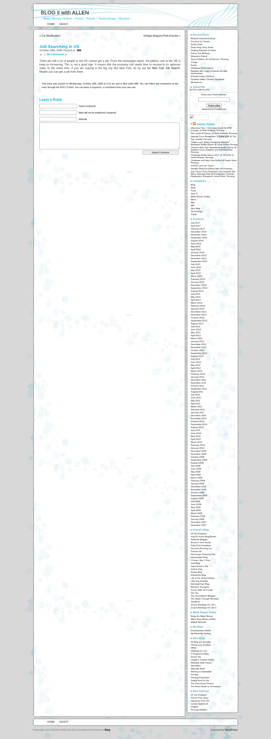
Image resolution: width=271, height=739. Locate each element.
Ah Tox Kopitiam (199, 533)
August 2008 (197, 498)
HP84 (193, 648)
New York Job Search (166, 68)
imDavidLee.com (199, 651)
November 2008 (198, 489)
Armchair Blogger (199, 539)
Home (51, 24)
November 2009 (198, 454)
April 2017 (196, 226)
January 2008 (197, 519)
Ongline (194, 707)
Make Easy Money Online (203, 619)
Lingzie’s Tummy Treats (202, 660)
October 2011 (197, 386)
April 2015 (196, 273)
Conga (194, 62)
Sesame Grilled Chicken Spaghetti (207, 79)
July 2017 (195, 223)
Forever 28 (196, 551)
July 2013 (195, 326)
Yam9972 (195, 602)
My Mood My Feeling (201, 633)
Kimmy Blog (196, 572)
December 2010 (198, 415)
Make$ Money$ (198, 622)
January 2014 (197, 309)
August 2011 (197, 392)
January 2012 (197, 377)
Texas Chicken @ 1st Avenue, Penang (209, 59)
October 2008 (197, 492)
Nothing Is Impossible (201, 671)
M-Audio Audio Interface (202, 76)
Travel (194, 214)
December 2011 (198, 380)
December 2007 (198, 522)
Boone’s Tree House (201, 542)
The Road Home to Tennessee (206, 686)
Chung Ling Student (201, 645)
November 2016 (198, 234)
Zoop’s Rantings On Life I (203, 605)
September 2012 (199, 353)
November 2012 (198, 347)
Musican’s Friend (199, 56)
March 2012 (196, 371)
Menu (193, 199)
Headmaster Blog (199, 557)
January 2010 (197, 448)
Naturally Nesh (198, 668)
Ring (107, 729)
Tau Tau (195, 593)
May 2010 (195, 436)
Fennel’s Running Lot (201, 548)
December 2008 (198, 486)
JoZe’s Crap (196, 569)
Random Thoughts (200, 587)
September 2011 (199, 389)
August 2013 (197, 323)
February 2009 (198, 480)
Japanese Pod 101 (200, 701)
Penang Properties (200, 677)
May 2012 (195, 365)
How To (194, 193)
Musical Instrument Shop (203, 38)
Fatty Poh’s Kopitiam (201, 545)
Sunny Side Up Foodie (202, 590)
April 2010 (196, 439)
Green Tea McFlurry (200, 53)
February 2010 (198, 445)
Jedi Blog (195, 563)
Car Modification (50, 35)
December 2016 (198, 232)
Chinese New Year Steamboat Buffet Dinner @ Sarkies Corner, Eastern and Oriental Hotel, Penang (213, 149)
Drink (193, 187)
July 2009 (195, 466)
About (63, 24)
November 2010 (198, 418)
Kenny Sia (196, 657)
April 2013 (196, 335)
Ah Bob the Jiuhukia (201, 642)
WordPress (231, 729)
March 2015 (196, 276)
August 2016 (197, 240)
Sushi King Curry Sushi (202, 47)
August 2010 (197, 427)
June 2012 (196, 362)
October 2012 (197, 350)
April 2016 (196, 249)
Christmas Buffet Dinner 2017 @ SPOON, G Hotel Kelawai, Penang (212, 156)
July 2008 (195, 501)
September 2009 (199, 460)
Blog (193, 185)
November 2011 (198, 383)
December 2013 (198, 312)
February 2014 (198, 306)
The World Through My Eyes (204, 599)
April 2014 (196, 300)
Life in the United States (202, 578)
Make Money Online (200, 196)
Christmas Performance (202, 68)
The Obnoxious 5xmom (202, 683)
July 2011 (195, 395)
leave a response (92, 87)
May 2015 (195, 270)
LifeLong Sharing (199, 581)
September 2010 (199, 424)
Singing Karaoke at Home (203, 50)
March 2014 (196, 303)
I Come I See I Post (200, 560)
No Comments (55, 54)
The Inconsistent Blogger (203, 596)
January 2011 (197, 412)
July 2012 (195, 359)
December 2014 (198, 285)
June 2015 (196, 267)
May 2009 (195, 472)
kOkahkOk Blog (198, 575)
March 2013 (196, 338)
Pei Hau (195, 674)
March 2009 (196, 478)
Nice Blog (195, 208)
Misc (193, 202)
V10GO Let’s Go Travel (202, 165)
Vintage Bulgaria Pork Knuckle (160, 35)
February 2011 (198, 409)
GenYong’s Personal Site (203, 554)
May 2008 (195, 507)
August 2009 (197, 463)
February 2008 (198, 516)
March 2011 (196, 406)
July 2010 (195, 430)
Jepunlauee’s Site (199, 566)
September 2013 (199, 320)
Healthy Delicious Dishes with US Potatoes (211, 168)
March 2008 (196, 513)
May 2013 (195, 332)
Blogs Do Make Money (202, 616)
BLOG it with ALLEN (65, 12)
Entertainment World (201, 630)
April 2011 (195, 403)
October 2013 (197, 317)
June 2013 (196, 329)
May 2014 (195, 297)
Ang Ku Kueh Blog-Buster (203, 536)
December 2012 (198, 344)
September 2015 (199, 261)
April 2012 (196, 368)
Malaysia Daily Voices (201, 663)
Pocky (194, 65)
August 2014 (197, 291)
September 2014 (199, 288)
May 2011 (195, 400)
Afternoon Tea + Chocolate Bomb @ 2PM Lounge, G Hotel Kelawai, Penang (211, 129)
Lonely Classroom (199, 704)
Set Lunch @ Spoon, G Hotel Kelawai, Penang (214, 133)
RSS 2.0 (64, 87)
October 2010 (197, 421)
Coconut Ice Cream (200, 41)
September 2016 (199, 237)
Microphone (196, 82)
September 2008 (199, 495)
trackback (110, 87)
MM (79, 50)
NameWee (196, 665)
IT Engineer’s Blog (200, 654)
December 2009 (198, 451)
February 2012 (198, 374)
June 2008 (196, 504)
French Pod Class (199, 698)
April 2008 (196, 510)
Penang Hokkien (199, 710)
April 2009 (196, 475)
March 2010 (196, 442)
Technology (196, 211)
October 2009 (197, 457)
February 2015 (198, 279)
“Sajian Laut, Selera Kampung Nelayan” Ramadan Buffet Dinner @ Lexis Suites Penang (214, 143)
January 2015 (197, 282)
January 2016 (197, 252)
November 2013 (198, 315)
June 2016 (196, 243)
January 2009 (197, 483)
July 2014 (195, 294)
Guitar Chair (196, 44)
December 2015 (198, 255)
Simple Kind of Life (200, 680)
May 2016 (195, 246)
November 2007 (198, 525)
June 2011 (196, 397)
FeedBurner (220, 109)
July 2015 (195, 264)
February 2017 (198, 229)
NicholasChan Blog (200, 584)
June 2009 (196, 469)
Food (193, 190)
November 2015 (198, 258)
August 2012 (197, 356)
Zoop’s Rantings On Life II (203, 607)
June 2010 (196, 433)
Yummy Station (205, 124)
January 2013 (197, 341)
